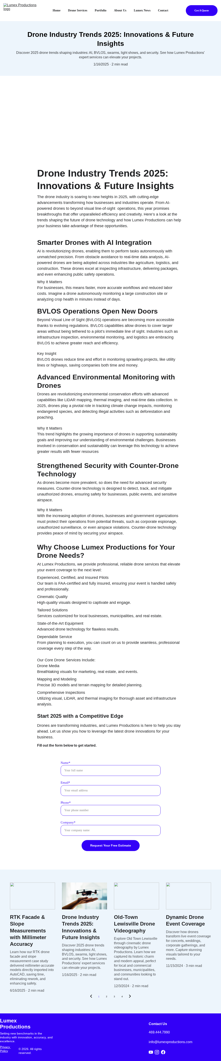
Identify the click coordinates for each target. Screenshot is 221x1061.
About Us (120, 10)
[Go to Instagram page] (157, 1052)
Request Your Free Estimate (110, 845)
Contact (163, 10)
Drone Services (77, 10)
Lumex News (142, 10)
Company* (68, 822)
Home (56, 10)
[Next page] (130, 996)
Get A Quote (201, 10)
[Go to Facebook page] (163, 1052)
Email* (65, 782)
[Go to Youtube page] (151, 1052)
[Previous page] (91, 996)
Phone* (66, 802)
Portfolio (100, 10)
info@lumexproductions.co (169, 1042)
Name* (65, 762)
